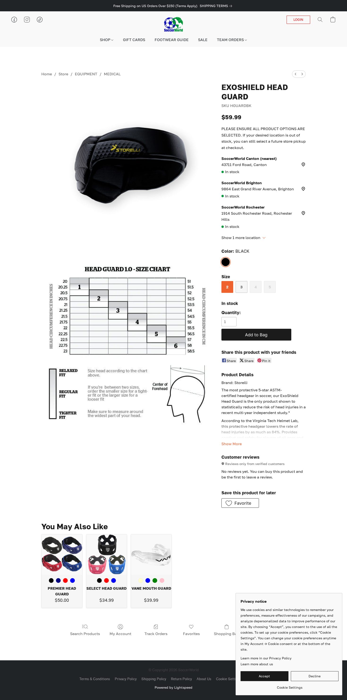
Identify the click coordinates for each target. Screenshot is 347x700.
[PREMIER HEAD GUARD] (62, 554)
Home (46, 74)
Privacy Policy (126, 679)
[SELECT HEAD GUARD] (106, 554)
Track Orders (155, 633)
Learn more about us (257, 664)
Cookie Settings (228, 679)
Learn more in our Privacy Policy (266, 658)
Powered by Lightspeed (173, 687)
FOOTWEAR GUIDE (172, 39)
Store (63, 74)
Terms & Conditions (94, 679)
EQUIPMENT (86, 74)
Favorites (191, 633)
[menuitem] (295, 74)
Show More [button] (231, 443)
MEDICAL (112, 74)
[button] (173, 24)
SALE (202, 39)
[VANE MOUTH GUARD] (151, 554)
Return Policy (181, 679)
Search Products (85, 633)
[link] (217, 6)
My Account (120, 633)
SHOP (105, 39)
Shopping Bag (226, 633)
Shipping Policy (153, 679)
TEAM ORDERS (231, 39)
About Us (204, 679)
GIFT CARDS (134, 39)
